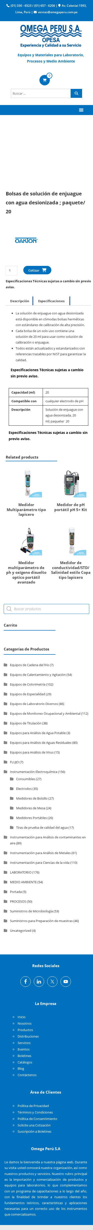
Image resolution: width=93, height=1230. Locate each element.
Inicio (22, 1017)
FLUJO (14, 762)
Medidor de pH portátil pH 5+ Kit (70, 507)
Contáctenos (27, 1075)
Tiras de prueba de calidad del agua (42, 827)
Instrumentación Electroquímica (33, 771)
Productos (25, 1030)
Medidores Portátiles (31, 818)
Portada (16, 891)
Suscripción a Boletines (34, 1131)
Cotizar (33, 270)
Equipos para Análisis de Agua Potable (38, 733)
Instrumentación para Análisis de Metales (40, 853)
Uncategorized (20, 930)
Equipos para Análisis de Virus (32, 752)
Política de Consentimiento (37, 1118)
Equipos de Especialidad (27, 694)
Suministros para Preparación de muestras (41, 921)
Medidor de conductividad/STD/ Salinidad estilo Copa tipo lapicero (71, 570)
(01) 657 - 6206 (44, 5)
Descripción (19, 301)
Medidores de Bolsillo (32, 798)
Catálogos (25, 1062)
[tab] (19, 300)
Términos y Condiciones (35, 1112)
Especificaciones (51, 301)
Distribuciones (28, 1036)
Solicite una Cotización (34, 1125)
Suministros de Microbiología (31, 911)
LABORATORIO (20, 872)
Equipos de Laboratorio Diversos (34, 704)
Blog (21, 1068)
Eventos (24, 1049)
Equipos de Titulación (25, 723)
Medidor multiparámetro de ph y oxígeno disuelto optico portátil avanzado (26, 572)
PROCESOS (18, 901)
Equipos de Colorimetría (27, 684)
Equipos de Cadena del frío (29, 665)
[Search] (76, 93)
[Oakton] (24, 244)
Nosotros (24, 1023)
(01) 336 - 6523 (21, 5)
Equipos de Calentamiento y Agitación (38, 674)
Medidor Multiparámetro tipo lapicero (26, 509)
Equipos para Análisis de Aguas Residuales (40, 742)
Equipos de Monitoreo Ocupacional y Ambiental (45, 713)
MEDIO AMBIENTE (23, 882)
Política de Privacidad (33, 1106)
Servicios (24, 1043)
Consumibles (25, 779)
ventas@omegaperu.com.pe (58, 12)
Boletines (24, 1056)
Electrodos (24, 788)
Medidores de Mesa (30, 808)
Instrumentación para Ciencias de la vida (39, 862)
